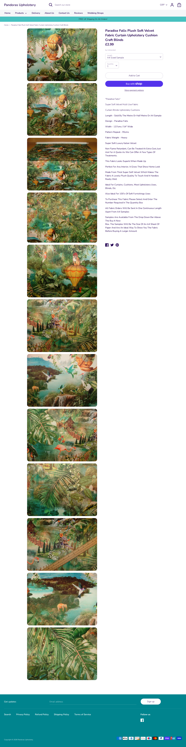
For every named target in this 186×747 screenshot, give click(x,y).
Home (7, 13)
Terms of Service (82, 714)
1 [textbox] (108, 66)
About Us (49, 13)
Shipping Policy (61, 714)
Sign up (150, 701)
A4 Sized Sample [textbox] (115, 57)
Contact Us (64, 13)
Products (19, 13)
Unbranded (111, 50)
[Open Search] (50, 4)
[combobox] (134, 56)
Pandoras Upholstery (20, 5)
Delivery (36, 13)
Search (7, 714)
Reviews (78, 13)
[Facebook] (142, 720)
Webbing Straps (95, 13)
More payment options (134, 90)
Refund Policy (42, 714)
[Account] (172, 3)
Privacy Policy (23, 714)
